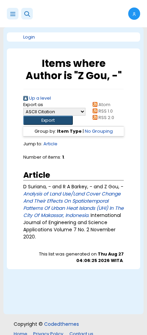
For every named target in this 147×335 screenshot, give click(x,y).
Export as (33, 104)
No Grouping (99, 131)
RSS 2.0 (105, 117)
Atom (103, 104)
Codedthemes (61, 324)
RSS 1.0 (104, 111)
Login (29, 37)
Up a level (39, 98)
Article (50, 144)
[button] (27, 13)
